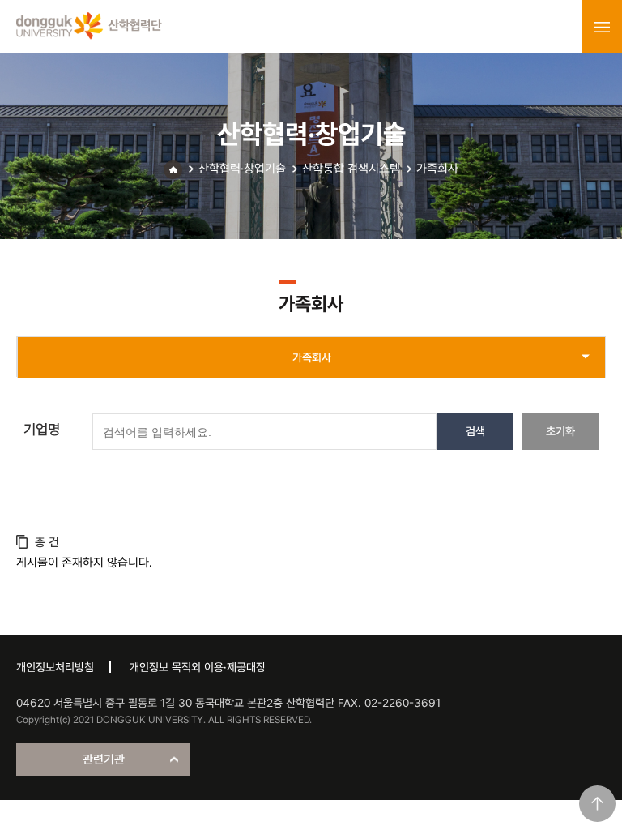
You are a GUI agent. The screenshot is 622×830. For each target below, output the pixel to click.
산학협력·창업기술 (242, 168)
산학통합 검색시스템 (351, 168)
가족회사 (437, 168)
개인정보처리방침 (55, 667)
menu (602, 26)
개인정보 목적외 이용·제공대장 (198, 667)
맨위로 (597, 803)
